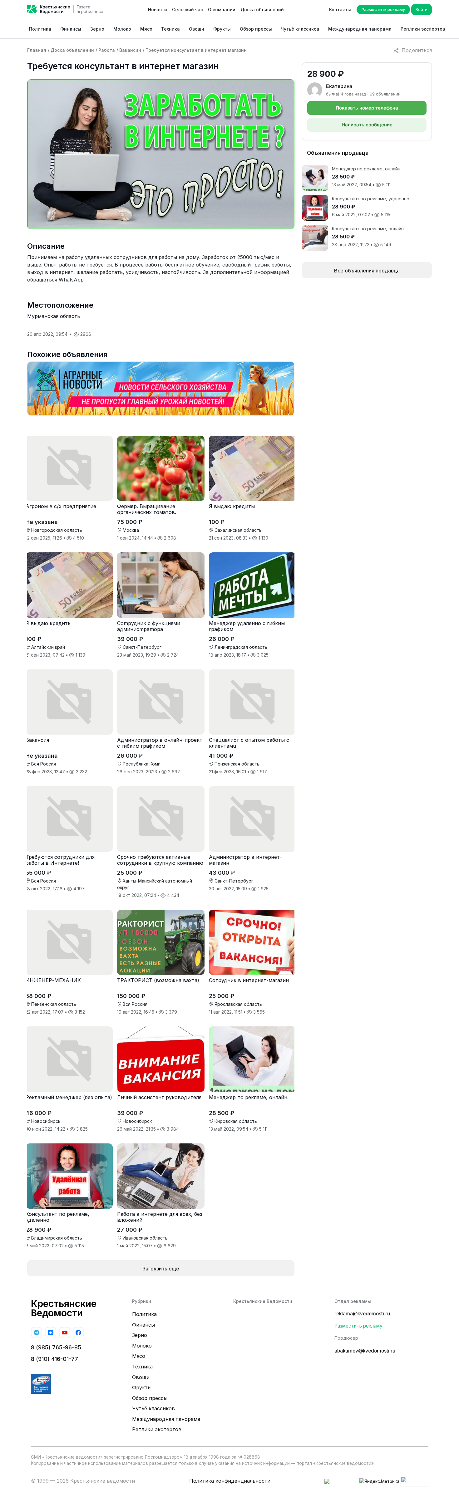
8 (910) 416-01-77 (54, 1359)
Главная (36, 50)
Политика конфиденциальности (229, 1481)
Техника (170, 29)
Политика (40, 29)
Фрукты (222, 29)
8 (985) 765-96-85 (56, 1347)
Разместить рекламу (383, 9)
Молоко (122, 29)
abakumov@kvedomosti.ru (364, 1351)
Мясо (146, 29)
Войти (421, 9)
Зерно (97, 29)
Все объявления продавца (367, 270)
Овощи (196, 29)
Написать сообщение (367, 125)
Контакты (340, 9)
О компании (221, 9)
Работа (106, 50)
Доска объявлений (262, 9)
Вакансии (130, 50)
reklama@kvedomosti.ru (362, 1314)
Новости (157, 9)
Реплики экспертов (423, 29)
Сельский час (187, 9)
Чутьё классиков (300, 29)
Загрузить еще (160, 1268)
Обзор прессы (256, 29)
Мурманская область (53, 316)
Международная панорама (360, 29)
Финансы (70, 29)
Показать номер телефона (367, 108)
